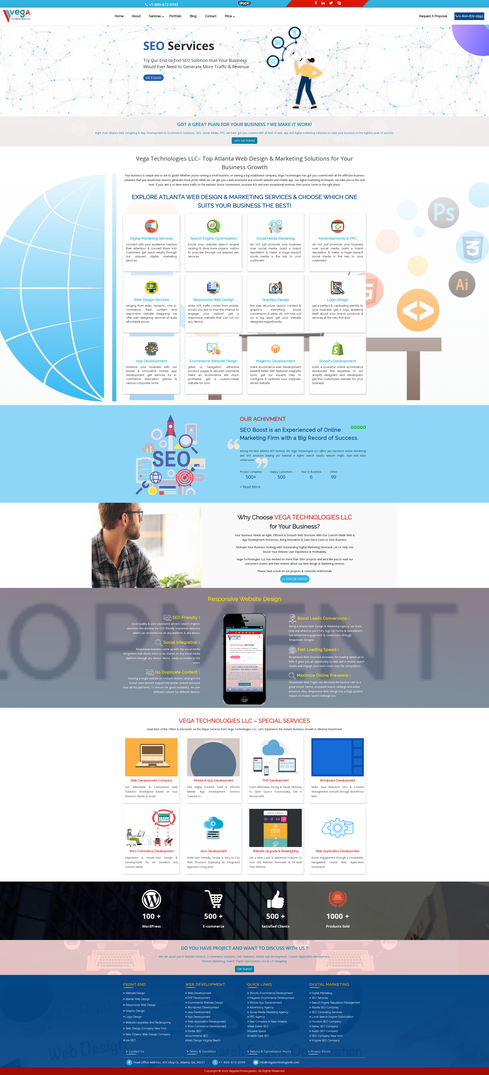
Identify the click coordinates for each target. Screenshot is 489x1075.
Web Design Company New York (145, 1028)
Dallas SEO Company (324, 1026)
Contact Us (136, 1051)
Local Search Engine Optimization (332, 1016)
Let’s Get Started (244, 140)
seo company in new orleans (268, 1021)
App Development (198, 1016)
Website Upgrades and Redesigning (148, 1022)
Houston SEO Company (326, 1021)
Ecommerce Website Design (205, 1002)
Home (119, 16)
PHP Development (198, 997)
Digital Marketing (321, 993)
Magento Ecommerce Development (271, 997)
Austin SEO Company (324, 1031)
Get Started (244, 969)
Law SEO (130, 1040)
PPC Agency (257, 1016)
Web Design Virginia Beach (203, 1040)
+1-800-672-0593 (163, 4)
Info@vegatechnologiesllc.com (279, 1062)
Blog (193, 16)
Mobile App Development (265, 1002)
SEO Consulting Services (326, 1012)
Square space (257, 1031)
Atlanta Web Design (137, 999)
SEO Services (319, 997)
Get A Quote (153, 100)
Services (155, 16)
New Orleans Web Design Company (147, 1034)
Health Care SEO (259, 1035)
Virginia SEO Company (325, 1040)
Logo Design (133, 1016)
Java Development (198, 1012)
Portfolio (175, 16)
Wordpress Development (203, 1007)
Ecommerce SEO (197, 1035)
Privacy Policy (320, 1051)
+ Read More (250, 486)
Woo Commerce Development (206, 1026)
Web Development (199, 993)
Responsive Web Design (140, 1004)
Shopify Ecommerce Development (271, 993)
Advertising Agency (261, 1007)
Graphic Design (135, 1010)
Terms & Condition (202, 1051)
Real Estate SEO (258, 1026)
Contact (210, 16)
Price (228, 16)
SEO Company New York (326, 1035)
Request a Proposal (433, 16)
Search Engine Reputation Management (335, 1002)
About (136, 16)
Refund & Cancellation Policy (270, 1051)
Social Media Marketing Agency (268, 1012)
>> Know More (295, 579)
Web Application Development (206, 1021)
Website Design (135, 993)
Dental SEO (194, 1031)
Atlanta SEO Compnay (325, 1007)
